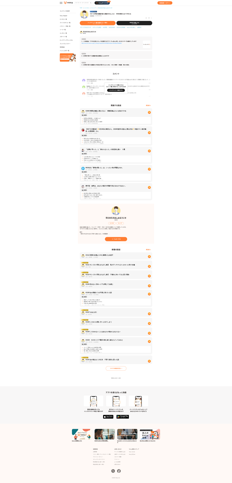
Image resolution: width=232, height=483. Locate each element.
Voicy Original (63, 15)
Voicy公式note (132, 454)
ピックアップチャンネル (66, 40)
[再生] (149, 112)
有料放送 (62, 47)
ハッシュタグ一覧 (64, 50)
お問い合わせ (117, 464)
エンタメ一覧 (63, 33)
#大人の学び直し (131, 27)
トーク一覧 (63, 29)
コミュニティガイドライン (99, 459)
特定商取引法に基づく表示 (99, 461)
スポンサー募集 (117, 456)
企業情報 (95, 451)
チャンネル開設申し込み (119, 451)
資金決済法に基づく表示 (98, 464)
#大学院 (105, 27)
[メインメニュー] (61, 2)
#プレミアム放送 (97, 27)
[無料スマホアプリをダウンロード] (68, 57)
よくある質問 (117, 461)
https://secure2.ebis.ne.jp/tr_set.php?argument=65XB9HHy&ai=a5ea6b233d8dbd (102, 43)
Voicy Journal (132, 451)
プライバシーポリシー (98, 456)
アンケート (116, 459)
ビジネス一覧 (63, 19)
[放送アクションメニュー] (151, 18)
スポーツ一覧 (63, 36)
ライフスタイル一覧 (65, 22)
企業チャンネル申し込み (119, 454)
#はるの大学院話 (121, 27)
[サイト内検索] (91, 3)
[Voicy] (68, 3)
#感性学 (139, 27)
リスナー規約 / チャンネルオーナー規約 (102, 454)
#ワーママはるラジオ (85, 27)
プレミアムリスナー (65, 43)
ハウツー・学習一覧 (65, 26)
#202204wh (112, 27)
